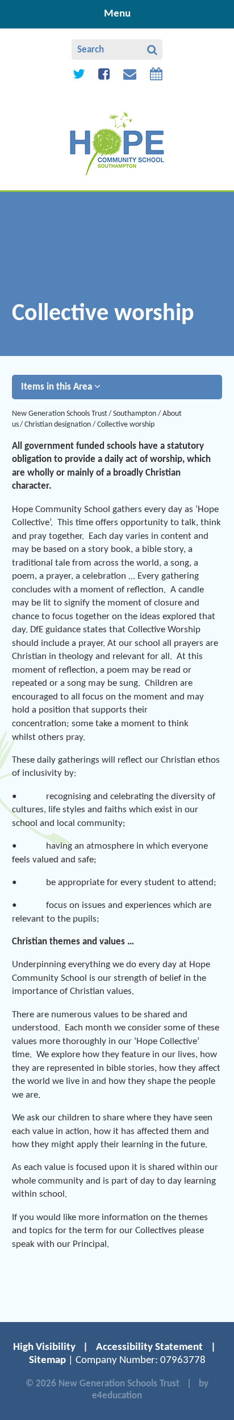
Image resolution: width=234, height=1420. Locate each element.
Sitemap (47, 1360)
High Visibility (44, 1347)
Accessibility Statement (149, 1347)
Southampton (134, 414)
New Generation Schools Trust (59, 414)
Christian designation (57, 424)
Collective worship (125, 424)
